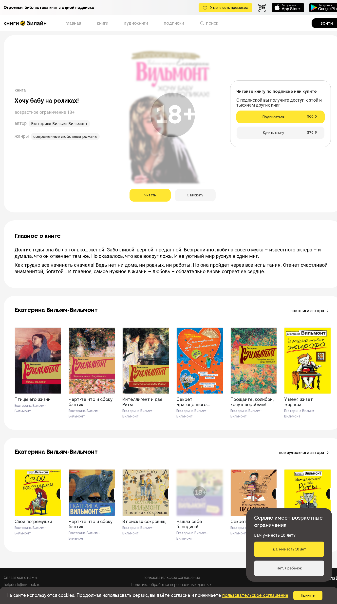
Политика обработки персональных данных (171, 584)
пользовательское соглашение (255, 595)
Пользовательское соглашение (171, 577)
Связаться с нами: (20, 577)
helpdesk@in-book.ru (22, 584)
